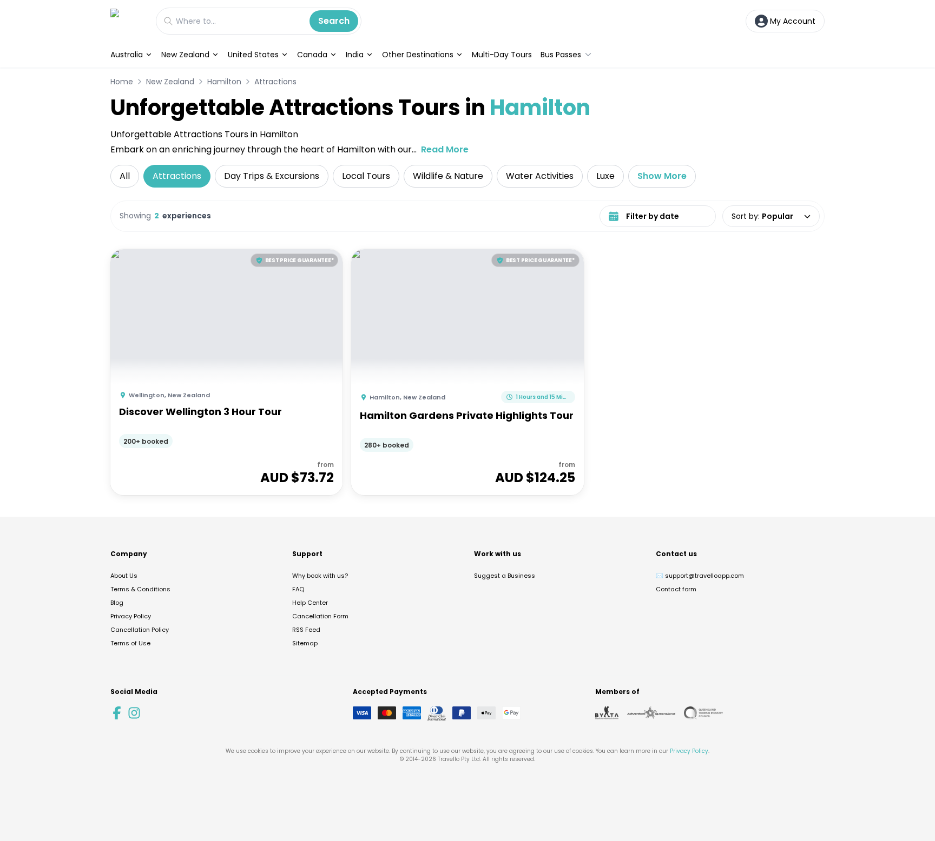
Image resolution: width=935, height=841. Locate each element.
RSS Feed (306, 629)
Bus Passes (561, 54)
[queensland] (703, 712)
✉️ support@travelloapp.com (700, 575)
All (125, 176)
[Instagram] (134, 712)
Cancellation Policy (139, 629)
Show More (662, 176)
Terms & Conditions (140, 589)
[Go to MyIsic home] (127, 21)
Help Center (310, 602)
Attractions (275, 81)
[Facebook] (116, 712)
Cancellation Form (320, 616)
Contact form (676, 589)
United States (253, 54)
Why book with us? (320, 575)
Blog (116, 602)
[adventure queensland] (651, 712)
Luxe (605, 176)
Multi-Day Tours (502, 54)
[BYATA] (606, 712)
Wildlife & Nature (448, 176)
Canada (312, 54)
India (355, 54)
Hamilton (224, 81)
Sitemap (305, 643)
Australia (126, 54)
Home (121, 81)
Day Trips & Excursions (271, 176)
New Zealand (185, 54)
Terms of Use (130, 643)
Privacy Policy (130, 616)
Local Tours (366, 176)
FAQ (298, 589)
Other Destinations (417, 54)
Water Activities (540, 176)
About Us (123, 575)
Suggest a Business (504, 575)
